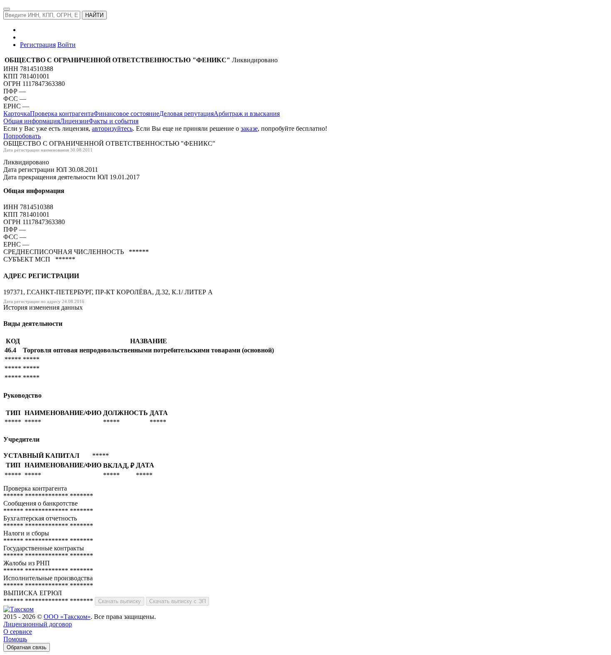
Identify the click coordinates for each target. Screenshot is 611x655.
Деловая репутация (186, 113)
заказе (249, 128)
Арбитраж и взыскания (247, 113)
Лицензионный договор (37, 624)
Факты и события (113, 121)
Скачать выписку (119, 601)
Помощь (15, 639)
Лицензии (74, 121)
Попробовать (22, 135)
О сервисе (17, 631)
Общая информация (31, 121)
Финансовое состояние (126, 113)
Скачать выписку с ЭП (177, 601)
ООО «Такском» (67, 616)
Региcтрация (38, 44)
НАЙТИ (94, 15)
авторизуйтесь (112, 128)
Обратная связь (27, 647)
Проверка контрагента (62, 113)
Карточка (16, 113)
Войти (66, 44)
